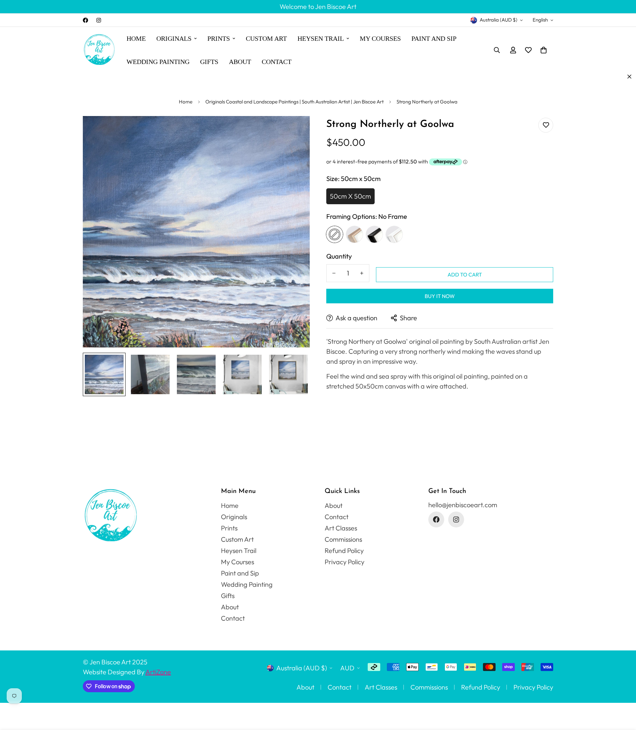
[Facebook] (85, 20)
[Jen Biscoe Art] (99, 50)
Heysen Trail (320, 38)
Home (136, 38)
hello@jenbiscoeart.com (462, 505)
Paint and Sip (433, 38)
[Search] (496, 50)
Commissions (343, 539)
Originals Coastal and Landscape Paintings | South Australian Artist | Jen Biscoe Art (294, 101)
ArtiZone (158, 672)
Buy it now (440, 296)
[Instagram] (98, 20)
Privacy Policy (344, 562)
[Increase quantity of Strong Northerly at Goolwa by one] (361, 273)
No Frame (334, 234)
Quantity (339, 256)
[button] (543, 50)
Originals (173, 38)
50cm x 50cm (350, 196)
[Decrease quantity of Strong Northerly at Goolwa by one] (334, 273)
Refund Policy (344, 550)
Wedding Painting (158, 61)
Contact (277, 61)
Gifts (209, 61)
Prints (218, 38)
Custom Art (266, 38)
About (240, 61)
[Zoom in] (295, 130)
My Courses (380, 38)
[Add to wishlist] (545, 125)
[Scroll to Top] (623, 693)
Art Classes (341, 528)
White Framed (394, 234)
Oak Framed (354, 234)
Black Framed (374, 234)
